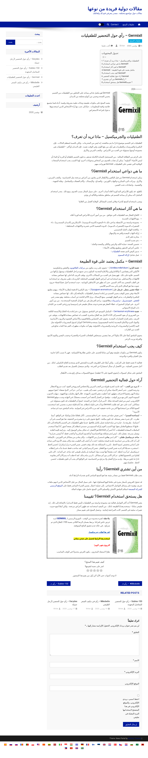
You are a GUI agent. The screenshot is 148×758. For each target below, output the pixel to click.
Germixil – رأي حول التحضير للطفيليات (23, 77)
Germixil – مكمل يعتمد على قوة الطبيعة (119, 70)
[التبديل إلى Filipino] (66, 748)
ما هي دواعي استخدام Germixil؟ (116, 64)
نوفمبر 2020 (34, 112)
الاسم (136, 660)
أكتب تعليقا (106, 46)
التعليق (135, 632)
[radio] (101, 571)
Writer (122, 46)
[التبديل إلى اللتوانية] (49, 744)
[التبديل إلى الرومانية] (22, 744)
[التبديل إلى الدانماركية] (115, 744)
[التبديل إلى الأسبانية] (5, 744)
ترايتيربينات (116, 300)
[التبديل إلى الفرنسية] (87, 744)
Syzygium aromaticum (101, 289)
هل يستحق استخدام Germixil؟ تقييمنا (118, 82)
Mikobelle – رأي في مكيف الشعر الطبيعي (129, 584)
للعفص (136, 300)
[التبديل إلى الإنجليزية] (104, 744)
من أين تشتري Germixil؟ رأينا (114, 79)
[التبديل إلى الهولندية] (109, 744)
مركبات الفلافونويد (77, 268)
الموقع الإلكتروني (132, 683)
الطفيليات (116, 251)
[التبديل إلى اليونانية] (76, 744)
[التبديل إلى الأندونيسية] (66, 744)
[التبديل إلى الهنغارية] (71, 744)
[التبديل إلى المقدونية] (44, 744)
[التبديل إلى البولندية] (33, 744)
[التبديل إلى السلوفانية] (11, 744)
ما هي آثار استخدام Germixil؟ (114, 67)
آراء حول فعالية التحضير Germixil (116, 76)
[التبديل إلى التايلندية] (76, 748)
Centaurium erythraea (124, 311)
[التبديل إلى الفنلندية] (93, 744)
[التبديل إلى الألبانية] (142, 744)
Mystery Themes (134, 738)
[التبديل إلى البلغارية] (131, 744)
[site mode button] (101, 24)
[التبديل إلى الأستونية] (98, 744)
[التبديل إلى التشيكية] (120, 744)
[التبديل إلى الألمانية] (82, 744)
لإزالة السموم (123, 255)
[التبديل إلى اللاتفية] (55, 744)
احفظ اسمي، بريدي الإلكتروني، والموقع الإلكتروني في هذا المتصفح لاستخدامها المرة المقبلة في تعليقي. (131, 708)
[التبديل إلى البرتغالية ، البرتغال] (27, 744)
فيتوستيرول (127, 300)
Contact (115, 24)
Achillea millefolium (119, 268)
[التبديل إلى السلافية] (16, 744)
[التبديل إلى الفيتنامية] (71, 748)
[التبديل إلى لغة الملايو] (38, 744)
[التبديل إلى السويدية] (82, 748)
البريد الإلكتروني (131, 672)
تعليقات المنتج (128, 24)
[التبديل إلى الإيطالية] (60, 744)
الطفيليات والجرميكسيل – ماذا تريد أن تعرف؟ (121, 61)
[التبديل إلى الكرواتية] (126, 744)
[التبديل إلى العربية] (137, 744)
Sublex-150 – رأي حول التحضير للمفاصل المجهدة (57, 584)
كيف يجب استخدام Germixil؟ (114, 73)
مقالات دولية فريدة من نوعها (115, 8)
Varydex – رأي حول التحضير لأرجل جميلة (62, 603)
